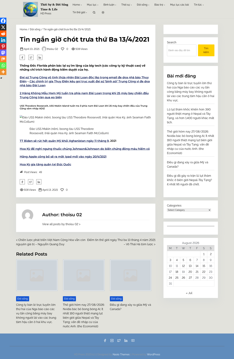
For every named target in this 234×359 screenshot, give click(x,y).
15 (203, 266)
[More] (3, 72)
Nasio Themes (121, 354)
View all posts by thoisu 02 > (61, 224)
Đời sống (35, 29)
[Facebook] (3, 21)
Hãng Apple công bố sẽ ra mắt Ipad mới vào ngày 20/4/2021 (63, 156)
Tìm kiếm (206, 50)
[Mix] (3, 59)
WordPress (153, 354)
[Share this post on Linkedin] (39, 57)
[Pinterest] (3, 46)
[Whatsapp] (3, 65)
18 (176, 271)
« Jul (189, 293)
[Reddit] (3, 33)
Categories (174, 205)
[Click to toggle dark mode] (103, 13)
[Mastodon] (3, 53)
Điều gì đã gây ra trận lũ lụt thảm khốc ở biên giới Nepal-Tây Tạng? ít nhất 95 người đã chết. (189, 180)
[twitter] (31, 57)
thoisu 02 (52, 49)
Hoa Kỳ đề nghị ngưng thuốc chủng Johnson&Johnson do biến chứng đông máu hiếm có (85, 149)
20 (190, 271)
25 (176, 277)
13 (190, 266)
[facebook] (22, 57)
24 (170, 277)
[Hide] (1, 78)
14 (197, 266)
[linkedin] (126, 341)
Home (23, 29)
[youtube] (133, 341)
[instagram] (111, 341)
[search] (94, 13)
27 (190, 277)
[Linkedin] (3, 40)
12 (183, 266)
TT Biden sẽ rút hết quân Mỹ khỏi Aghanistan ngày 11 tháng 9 (64, 141)
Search (171, 42)
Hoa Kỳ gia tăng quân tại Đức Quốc (45, 164)
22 (203, 271)
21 (197, 271)
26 (183, 277)
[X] (3, 27)
